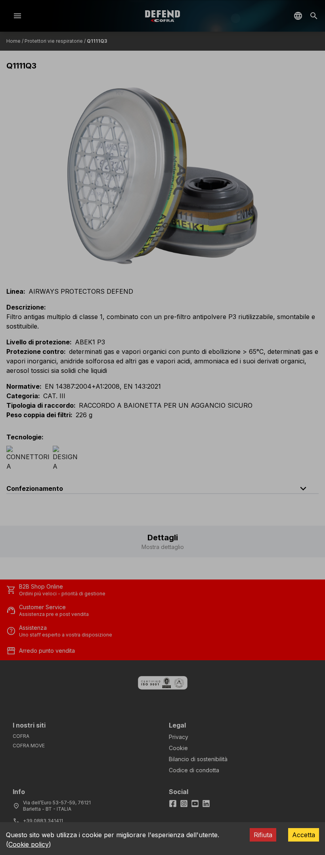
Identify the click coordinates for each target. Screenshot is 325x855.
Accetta (303, 835)
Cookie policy (28, 844)
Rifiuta (263, 835)
